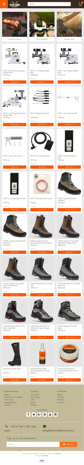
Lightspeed (58, 453)
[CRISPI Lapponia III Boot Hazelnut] (69, 183)
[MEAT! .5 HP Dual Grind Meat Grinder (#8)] (14, 98)
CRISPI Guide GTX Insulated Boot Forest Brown (13, 284)
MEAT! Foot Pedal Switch (40, 156)
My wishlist (61, 402)
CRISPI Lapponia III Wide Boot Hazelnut (14, 242)
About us (7, 394)
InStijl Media (45, 455)
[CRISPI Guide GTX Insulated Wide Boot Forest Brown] (69, 226)
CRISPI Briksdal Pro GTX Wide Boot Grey (69, 284)
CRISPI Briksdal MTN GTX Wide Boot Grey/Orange (40, 327)
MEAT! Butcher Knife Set (39, 113)
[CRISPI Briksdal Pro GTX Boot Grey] (41, 268)
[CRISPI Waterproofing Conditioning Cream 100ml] (69, 354)
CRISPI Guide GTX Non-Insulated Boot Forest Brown (41, 242)
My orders (60, 397)
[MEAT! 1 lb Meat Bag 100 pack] (14, 183)
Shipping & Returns (10, 402)
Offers (33, 400)
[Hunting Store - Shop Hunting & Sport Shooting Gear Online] (18, 4)
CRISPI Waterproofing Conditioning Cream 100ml (68, 370)
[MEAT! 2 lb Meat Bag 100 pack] (69, 141)
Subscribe (69, 444)
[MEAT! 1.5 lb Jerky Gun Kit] (69, 98)
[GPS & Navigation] (41, 24)
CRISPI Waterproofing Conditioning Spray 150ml (40, 370)
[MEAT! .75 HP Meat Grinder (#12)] (69, 56)
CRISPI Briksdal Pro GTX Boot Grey (41, 284)
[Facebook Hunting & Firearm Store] (28, 415)
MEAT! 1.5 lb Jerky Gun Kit (67, 113)
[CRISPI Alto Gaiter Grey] (14, 354)
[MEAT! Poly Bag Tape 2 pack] (41, 183)
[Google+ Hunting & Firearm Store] (39, 415)
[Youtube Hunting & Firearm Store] (50, 415)
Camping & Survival (14, 39)
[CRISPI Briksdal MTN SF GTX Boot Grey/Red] (14, 311)
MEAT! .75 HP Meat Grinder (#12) (68, 72)
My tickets (60, 400)
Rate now (6, 78)
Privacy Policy (8, 400)
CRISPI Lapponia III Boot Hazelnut (67, 199)
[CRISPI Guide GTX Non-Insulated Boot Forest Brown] (41, 226)
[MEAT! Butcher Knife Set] (41, 98)
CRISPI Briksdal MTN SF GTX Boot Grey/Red (14, 327)
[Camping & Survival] (14, 24)
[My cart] (80, 4)
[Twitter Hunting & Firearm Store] (34, 415)
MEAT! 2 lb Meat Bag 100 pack (67, 157)
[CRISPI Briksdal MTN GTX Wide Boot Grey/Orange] (41, 311)
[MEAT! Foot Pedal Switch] (41, 141)
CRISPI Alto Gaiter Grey (12, 369)
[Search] (69, 4)
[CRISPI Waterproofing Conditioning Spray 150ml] (41, 354)
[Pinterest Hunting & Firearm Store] (45, 415)
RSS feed (34, 405)
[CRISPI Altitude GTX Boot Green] (69, 311)
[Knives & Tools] (69, 24)
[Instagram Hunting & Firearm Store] (55, 415)
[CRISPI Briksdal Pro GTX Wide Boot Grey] (69, 268)
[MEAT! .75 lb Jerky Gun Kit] (14, 141)
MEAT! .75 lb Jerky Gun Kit (13, 156)
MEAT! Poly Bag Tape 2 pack (41, 198)
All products (35, 394)
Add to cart (14, 82)
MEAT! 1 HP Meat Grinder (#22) (39, 72)
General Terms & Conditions (13, 397)
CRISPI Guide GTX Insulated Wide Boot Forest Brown (68, 242)
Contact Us (7, 405)
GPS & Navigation (42, 39)
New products (35, 397)
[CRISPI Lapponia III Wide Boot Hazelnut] (14, 226)
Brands (33, 402)
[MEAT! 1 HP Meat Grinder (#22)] (41, 56)
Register (60, 394)
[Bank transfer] (41, 460)
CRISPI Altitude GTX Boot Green (67, 327)
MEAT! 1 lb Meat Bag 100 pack (14, 198)
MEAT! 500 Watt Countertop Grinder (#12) (14, 72)
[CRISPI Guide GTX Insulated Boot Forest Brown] (14, 268)
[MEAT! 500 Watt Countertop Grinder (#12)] (14, 56)
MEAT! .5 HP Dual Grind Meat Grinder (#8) (14, 114)
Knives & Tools (69, 39)
